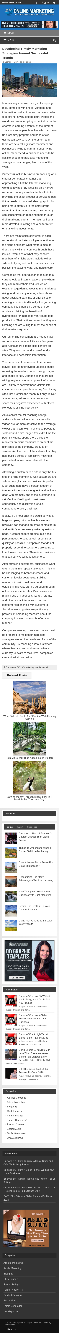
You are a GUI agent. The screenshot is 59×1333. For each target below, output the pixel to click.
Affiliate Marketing (16, 1097)
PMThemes (10, 1325)
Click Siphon (17, 1323)
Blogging (27, 62)
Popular (9, 827)
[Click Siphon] (29, 7)
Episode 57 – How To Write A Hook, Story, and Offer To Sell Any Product (34, 999)
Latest (20, 827)
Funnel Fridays (15, 1115)
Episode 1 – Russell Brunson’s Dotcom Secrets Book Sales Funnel (35, 837)
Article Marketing (16, 1102)
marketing (29, 667)
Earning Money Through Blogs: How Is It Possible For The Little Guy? (29, 798)
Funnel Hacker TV (17, 1120)
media (38, 667)
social (45, 667)
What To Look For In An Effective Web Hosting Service (29, 717)
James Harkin (11, 62)
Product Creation (16, 1124)
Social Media (14, 1129)
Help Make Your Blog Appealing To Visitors (30, 757)
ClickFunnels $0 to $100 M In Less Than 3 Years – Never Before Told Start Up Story (34, 1053)
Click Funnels (14, 1111)
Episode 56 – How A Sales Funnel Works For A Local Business (33, 1018)
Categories (32, 827)
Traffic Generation (16, 1133)
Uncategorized (15, 1138)
